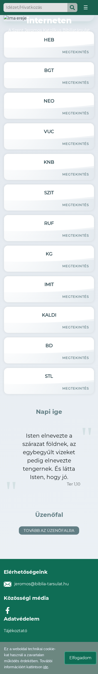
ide (45, 667)
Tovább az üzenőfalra (49, 530)
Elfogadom (80, 657)
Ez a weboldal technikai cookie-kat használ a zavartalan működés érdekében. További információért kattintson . (30, 658)
